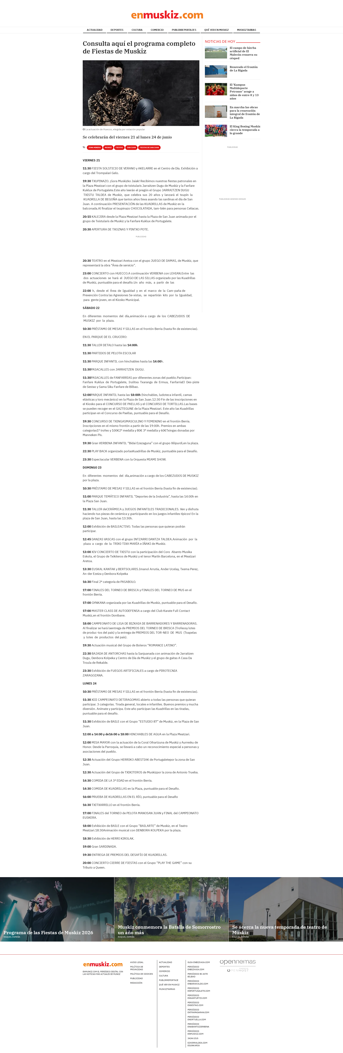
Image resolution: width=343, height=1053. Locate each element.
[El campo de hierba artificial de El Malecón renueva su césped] (216, 52)
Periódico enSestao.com (195, 1003)
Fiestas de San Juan (149, 147)
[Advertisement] (141, 246)
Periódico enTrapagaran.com (198, 1011)
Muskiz (108, 147)
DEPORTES (117, 29)
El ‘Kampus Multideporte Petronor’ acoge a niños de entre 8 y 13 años (244, 91)
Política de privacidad (136, 968)
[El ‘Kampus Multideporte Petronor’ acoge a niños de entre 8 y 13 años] (216, 89)
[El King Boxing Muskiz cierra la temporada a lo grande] (216, 131)
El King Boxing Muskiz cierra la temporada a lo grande (245, 130)
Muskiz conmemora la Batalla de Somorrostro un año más (169, 929)
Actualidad (165, 962)
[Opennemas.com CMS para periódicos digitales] (238, 965)
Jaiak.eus (193, 1038)
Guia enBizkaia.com (199, 962)
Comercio (164, 971)
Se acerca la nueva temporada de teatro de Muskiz (279, 929)
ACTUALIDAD (95, 29)
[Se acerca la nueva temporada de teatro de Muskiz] (286, 909)
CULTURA (137, 29)
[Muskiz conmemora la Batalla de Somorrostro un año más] (171, 909)
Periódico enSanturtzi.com (197, 996)
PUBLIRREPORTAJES (184, 29)
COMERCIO (157, 29)
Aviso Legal (136, 962)
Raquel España (12, 936)
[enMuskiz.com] (171, 14)
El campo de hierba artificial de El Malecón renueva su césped (243, 53)
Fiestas (119, 147)
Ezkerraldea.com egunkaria (197, 1044)
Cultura (163, 975)
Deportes (164, 966)
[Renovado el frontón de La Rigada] (216, 71)
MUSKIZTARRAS (246, 29)
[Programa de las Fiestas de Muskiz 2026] (57, 909)
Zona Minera (95, 147)
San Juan (131, 147)
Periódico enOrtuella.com (197, 1018)
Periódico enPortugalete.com (199, 989)
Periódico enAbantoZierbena (198, 1025)
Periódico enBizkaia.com (196, 968)
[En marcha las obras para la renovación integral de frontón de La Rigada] (216, 112)
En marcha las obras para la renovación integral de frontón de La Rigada (245, 112)
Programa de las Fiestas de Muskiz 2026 (48, 932)
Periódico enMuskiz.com (195, 1032)
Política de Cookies (141, 973)
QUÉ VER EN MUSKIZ (216, 29)
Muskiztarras (167, 989)
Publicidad (136, 978)
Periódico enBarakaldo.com (198, 982)
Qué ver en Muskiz (169, 984)
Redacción (136, 982)
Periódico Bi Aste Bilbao (198, 975)
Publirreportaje (168, 980)
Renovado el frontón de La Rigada (244, 68)
